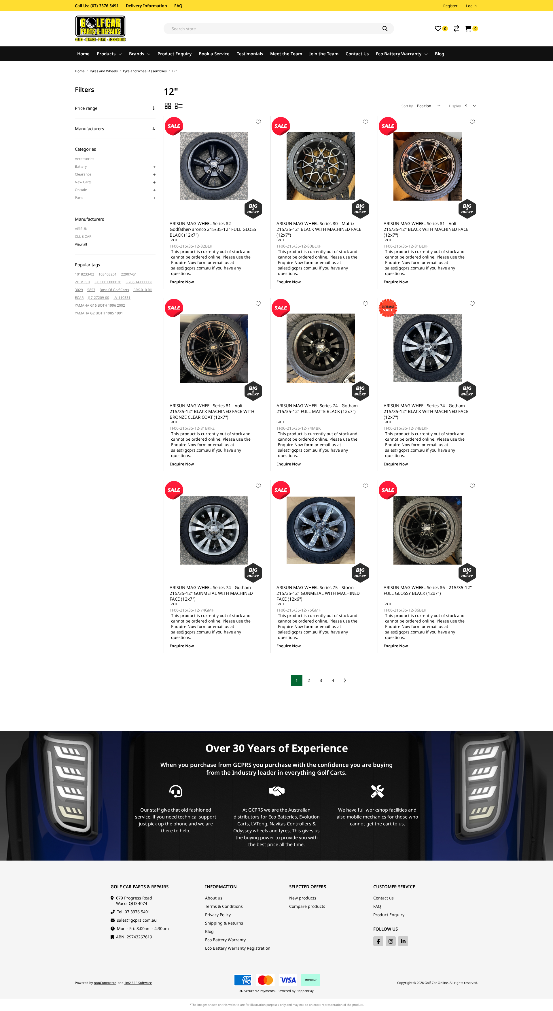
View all (81, 244)
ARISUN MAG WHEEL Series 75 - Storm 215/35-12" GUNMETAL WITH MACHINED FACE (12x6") (318, 593)
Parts (79, 197)
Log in (471, 5)
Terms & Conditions (224, 906)
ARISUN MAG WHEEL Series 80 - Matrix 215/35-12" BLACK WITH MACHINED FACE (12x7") (318, 229)
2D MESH (82, 282)
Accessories (84, 158)
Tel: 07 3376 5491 (133, 911)
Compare (456, 28)
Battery (81, 166)
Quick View (258, 130)
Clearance (83, 174)
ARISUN (81, 228)
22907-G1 (129, 274)
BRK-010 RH (142, 289)
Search (388, 28)
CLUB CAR (83, 236)
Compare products (307, 906)
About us (213, 898)
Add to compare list (258, 139)
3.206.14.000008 (139, 282)
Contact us (383, 898)
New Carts (83, 182)
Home (80, 71)
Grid (168, 105)
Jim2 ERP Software (138, 982)
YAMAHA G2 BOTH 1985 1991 (99, 313)
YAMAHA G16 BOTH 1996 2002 (100, 305)
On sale (81, 189)
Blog (209, 931)
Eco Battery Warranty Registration (237, 948)
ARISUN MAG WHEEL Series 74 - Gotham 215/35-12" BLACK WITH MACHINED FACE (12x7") (426, 411)
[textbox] (279, 28)
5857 (91, 289)
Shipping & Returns (224, 923)
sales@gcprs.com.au (137, 920)
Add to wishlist (258, 122)
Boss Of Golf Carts (114, 289)
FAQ (178, 5)
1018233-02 (84, 274)
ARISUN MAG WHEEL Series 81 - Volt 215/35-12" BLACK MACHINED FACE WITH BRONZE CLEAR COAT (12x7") (212, 411)
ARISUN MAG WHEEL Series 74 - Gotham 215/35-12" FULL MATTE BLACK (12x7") (317, 408)
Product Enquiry (388, 914)
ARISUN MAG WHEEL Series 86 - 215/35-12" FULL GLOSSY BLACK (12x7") (428, 590)
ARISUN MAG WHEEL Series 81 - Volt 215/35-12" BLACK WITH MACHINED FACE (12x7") (426, 229)
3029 (79, 289)
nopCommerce (105, 982)
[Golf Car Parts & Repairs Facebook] (378, 941)
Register (450, 5)
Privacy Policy (218, 914)
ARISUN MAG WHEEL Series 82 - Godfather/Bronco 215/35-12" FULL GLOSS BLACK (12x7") (213, 229)
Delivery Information (146, 5)
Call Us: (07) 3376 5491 (97, 5)
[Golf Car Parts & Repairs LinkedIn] (403, 941)
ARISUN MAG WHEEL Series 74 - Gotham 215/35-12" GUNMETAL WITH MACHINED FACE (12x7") (211, 593)
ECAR (79, 297)
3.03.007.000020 (107, 282)
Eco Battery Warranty (225, 939)
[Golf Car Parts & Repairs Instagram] (391, 941)
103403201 (108, 274)
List (179, 105)
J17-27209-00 (98, 297)
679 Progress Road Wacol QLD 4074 (134, 900)
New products (302, 898)
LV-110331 (121, 297)
